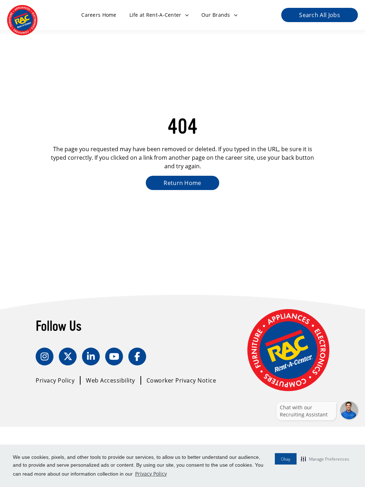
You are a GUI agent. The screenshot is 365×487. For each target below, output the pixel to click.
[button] (325, 459)
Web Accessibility (110, 380)
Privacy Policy (151, 473)
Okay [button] (286, 459)
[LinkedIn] (91, 356)
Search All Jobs (319, 15)
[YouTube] (114, 356)
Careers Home (98, 14)
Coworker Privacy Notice (181, 380)
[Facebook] (137, 356)
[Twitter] (68, 356)
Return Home (182, 182)
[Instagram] (44, 356)
